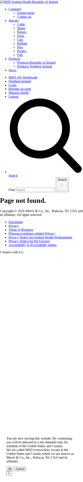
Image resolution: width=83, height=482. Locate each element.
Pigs (20, 47)
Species (14, 20)
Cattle (21, 24)
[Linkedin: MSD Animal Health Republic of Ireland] (41, 425)
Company (15, 9)
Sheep (21, 28)
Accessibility (17, 245)
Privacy (14, 226)
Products (14, 59)
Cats (20, 39)
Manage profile (19, 92)
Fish (20, 55)
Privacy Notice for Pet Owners (29, 241)
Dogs (20, 36)
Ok (10, 469)
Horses (21, 32)
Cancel (20, 469)
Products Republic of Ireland (36, 62)
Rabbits (22, 43)
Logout (13, 96)
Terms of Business (21, 229)
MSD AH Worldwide (23, 77)
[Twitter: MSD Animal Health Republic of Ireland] (41, 341)
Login (13, 85)
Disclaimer (16, 222)
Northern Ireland (20, 81)
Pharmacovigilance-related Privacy (32, 233)
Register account (20, 89)
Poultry (22, 51)
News (12, 70)
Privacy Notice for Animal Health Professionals (40, 237)
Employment (25, 13)
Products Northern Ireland (34, 66)
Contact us (24, 16)
